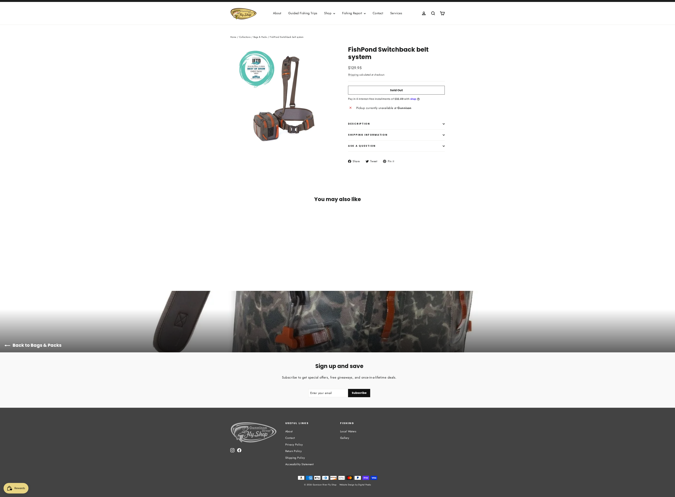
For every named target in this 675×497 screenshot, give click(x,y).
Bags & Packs (260, 37)
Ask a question (362, 146)
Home (233, 37)
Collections (245, 37)
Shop (328, 13)
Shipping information (367, 135)
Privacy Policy (294, 445)
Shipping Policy (295, 458)
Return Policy (293, 451)
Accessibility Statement (299, 464)
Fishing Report (352, 13)
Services (396, 13)
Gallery (344, 438)
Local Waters (348, 431)
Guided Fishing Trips (302, 13)
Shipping (353, 74)
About (277, 13)
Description (359, 123)
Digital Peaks (364, 484)
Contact (378, 13)
